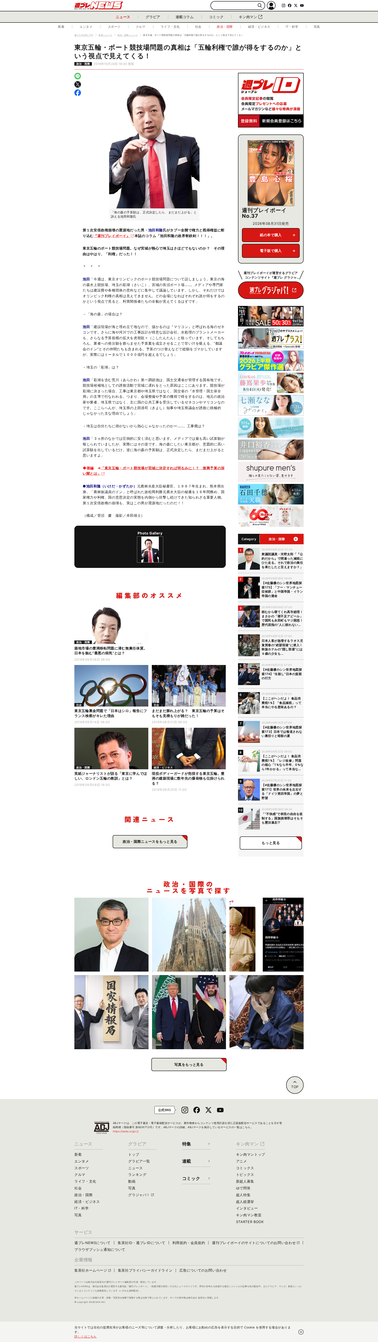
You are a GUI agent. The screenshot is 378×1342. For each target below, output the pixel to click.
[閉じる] (301, 1332)
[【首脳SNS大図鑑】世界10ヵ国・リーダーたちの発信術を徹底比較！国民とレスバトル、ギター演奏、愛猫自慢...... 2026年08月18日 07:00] (266, 935)
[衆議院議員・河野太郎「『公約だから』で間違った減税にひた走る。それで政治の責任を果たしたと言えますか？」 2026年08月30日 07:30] (111, 935)
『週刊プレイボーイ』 (112, 236)
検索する (260, 5)
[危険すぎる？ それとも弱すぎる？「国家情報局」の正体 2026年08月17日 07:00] (111, 1012)
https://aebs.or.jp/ (126, 1131)
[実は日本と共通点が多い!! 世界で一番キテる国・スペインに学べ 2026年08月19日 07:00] (189, 935)
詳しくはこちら (85, 1336)
